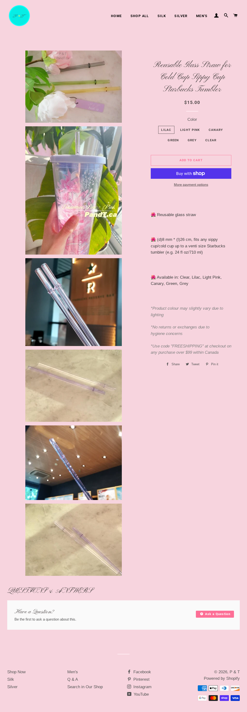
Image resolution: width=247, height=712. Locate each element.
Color (192, 119)
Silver (180, 16)
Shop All (139, 16)
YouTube (140, 694)
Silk (162, 16)
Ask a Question (217, 614)
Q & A (72, 679)
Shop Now (16, 672)
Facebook (141, 672)
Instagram (141, 687)
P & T (235, 672)
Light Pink (190, 130)
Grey (192, 140)
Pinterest (141, 679)
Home (116, 16)
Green (173, 140)
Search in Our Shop (85, 687)
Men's (202, 16)
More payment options (191, 184)
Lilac (166, 130)
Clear (211, 140)
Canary (216, 130)
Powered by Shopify (222, 678)
